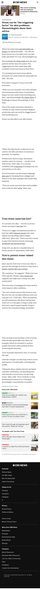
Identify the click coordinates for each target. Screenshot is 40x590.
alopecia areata (20, 233)
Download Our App (8, 537)
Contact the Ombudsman (10, 568)
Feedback (5, 565)
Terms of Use (6, 518)
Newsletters (6, 530)
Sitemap (4, 543)
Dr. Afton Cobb (20, 61)
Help (3, 562)
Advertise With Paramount (11, 555)
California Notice (7, 512)
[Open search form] (37, 2)
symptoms (18, 166)
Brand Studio (6, 540)
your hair (19, 226)
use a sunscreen (26, 276)
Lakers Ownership (8, 481)
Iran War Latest (7, 475)
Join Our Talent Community (11, 558)
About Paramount (8, 552)
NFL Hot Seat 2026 (8, 478)
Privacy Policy (6, 509)
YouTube (5, 490)
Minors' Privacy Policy (9, 521)
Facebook (5, 494)
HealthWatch (6, 19)
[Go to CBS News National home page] (20, 2)
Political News (6, 472)
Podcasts (5, 534)
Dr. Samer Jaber (28, 97)
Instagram (5, 497)
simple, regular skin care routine (14, 269)
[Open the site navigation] (7, 2)
